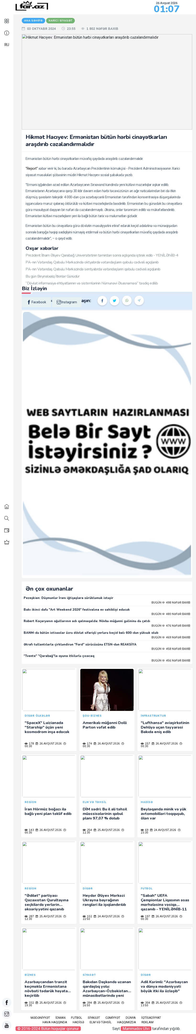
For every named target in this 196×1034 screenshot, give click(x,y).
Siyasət (94, 1017)
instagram (69, 302)
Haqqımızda (126, 1022)
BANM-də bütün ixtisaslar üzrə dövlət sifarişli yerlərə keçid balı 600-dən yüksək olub (91, 633)
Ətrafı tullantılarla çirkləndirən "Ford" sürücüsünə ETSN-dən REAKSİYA (80, 644)
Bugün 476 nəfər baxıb (171, 626)
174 (89, 743)
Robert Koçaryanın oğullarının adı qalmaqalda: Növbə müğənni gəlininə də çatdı (87, 621)
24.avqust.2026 (164, 830)
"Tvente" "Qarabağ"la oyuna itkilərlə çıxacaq (59, 656)
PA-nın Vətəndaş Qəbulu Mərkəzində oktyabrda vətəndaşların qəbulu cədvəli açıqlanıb (92, 262)
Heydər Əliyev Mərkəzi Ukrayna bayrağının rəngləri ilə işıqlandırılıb (104, 900)
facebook (39, 302)
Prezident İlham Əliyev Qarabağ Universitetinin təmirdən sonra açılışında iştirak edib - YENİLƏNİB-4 (102, 255)
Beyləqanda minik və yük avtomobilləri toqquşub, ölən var (163, 814)
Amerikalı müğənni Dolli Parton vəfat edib (105, 725)
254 (89, 830)
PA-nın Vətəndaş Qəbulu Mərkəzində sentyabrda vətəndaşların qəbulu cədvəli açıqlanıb (93, 269)
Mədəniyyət (40, 1017)
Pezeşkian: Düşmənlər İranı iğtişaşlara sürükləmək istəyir (68, 598)
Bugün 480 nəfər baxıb (171, 614)
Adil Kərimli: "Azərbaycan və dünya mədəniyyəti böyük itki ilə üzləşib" (164, 986)
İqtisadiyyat (151, 1017)
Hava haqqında (55, 1022)
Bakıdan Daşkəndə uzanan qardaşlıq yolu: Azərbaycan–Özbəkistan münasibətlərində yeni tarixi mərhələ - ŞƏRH (107, 991)
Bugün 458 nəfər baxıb (171, 649)
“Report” (32, 168)
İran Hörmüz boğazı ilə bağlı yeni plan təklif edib (48, 811)
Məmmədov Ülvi (136, 1028)
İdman (60, 1017)
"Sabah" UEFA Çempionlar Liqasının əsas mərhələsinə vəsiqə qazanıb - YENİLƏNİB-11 (165, 902)
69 (146, 830)
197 (147, 916)
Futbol (76, 1017)
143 (31, 830)
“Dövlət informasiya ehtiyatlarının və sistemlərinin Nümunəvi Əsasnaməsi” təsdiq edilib (92, 283)
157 (147, 743)
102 (89, 916)
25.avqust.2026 (108, 830)
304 (147, 1003)
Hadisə (78, 1022)
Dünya (131, 1017)
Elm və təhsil (101, 1022)
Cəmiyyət (112, 1017)
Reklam (147, 1022)
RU (6, 44)
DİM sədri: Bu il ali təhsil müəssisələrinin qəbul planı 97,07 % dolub (105, 814)
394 (89, 1003)
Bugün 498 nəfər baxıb (171, 602)
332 (31, 1003)
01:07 (167, 9)
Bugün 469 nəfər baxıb (171, 637)
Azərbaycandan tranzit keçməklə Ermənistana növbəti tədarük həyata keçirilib (46, 988)
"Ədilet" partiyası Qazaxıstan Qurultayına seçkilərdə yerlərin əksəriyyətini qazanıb (46, 902)
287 (31, 916)
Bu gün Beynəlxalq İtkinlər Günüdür (52, 276)
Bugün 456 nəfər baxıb (171, 660)
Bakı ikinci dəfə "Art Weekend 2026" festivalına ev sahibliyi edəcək (77, 610)
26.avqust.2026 (50, 743)
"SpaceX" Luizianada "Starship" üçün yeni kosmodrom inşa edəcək (47, 727)
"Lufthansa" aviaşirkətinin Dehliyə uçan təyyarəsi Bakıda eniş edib (165, 727)
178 (31, 743)
